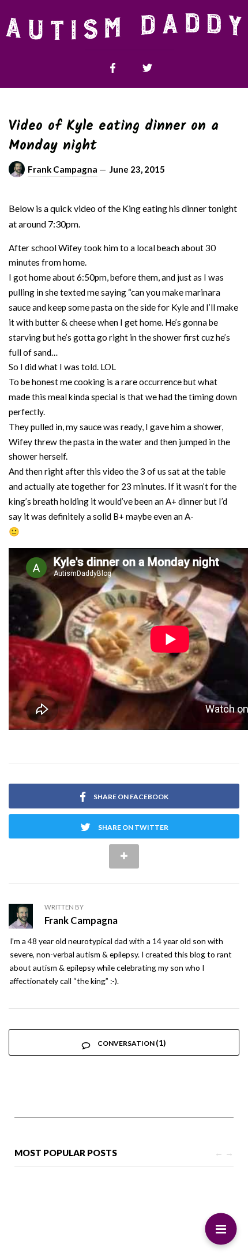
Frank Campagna (62, 169)
